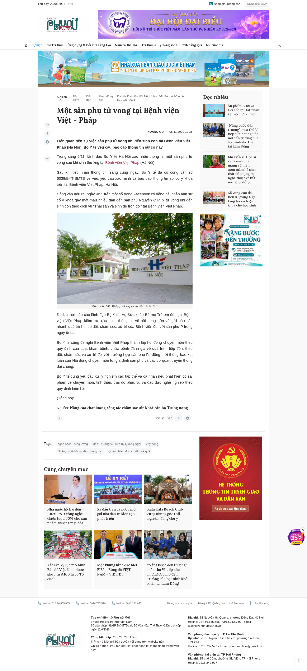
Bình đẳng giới (191, 45)
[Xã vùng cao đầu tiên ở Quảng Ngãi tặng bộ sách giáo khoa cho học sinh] (214, 197)
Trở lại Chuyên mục (60, 418)
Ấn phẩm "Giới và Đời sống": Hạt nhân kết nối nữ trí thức (243, 110)
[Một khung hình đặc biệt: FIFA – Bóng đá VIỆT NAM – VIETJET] (118, 544)
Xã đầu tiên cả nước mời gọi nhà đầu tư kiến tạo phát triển (117, 514)
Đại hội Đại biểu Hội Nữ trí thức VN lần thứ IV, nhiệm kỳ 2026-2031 (151, 98)
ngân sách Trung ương (73, 444)
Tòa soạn (239, 603)
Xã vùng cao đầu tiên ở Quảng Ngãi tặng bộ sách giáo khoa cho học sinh (242, 199)
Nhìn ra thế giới (126, 45)
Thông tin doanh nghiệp (180, 603)
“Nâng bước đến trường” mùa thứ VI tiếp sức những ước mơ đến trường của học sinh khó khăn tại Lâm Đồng (243, 135)
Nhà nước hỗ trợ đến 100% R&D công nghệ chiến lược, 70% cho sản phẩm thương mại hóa (67, 516)
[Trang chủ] (26, 45)
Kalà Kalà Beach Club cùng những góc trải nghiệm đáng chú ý (165, 514)
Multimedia (214, 45)
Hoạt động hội (106, 98)
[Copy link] (47, 125)
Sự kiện (37, 45)
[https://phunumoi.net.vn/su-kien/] (47, 158)
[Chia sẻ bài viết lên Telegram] (47, 142)
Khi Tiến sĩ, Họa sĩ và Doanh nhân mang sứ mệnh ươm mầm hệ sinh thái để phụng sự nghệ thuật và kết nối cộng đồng (242, 169)
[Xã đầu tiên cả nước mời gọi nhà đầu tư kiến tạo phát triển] (118, 489)
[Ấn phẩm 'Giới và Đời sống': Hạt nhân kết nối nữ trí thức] (214, 110)
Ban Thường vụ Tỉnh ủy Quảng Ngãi (117, 444)
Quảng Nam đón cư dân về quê (129, 451)
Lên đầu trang (261, 603)
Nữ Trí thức (54, 45)
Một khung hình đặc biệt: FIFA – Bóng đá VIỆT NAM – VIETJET (117, 570)
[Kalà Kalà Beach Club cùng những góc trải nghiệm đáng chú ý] (168, 489)
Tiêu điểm (76, 98)
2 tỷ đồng (152, 444)
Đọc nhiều (215, 97)
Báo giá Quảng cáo (211, 603)
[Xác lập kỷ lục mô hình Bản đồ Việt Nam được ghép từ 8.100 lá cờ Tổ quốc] (68, 544)
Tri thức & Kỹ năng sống (159, 45)
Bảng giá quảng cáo (226, 3)
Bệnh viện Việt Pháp (122, 162)
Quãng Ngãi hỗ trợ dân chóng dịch (80, 451)
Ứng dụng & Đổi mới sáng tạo (89, 45)
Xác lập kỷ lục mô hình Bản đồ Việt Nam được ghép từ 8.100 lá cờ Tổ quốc (66, 572)
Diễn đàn (89, 98)
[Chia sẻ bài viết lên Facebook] (47, 133)
